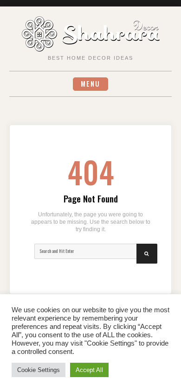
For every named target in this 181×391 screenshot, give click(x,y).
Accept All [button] (89, 369)
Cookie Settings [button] (38, 369)
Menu (90, 83)
